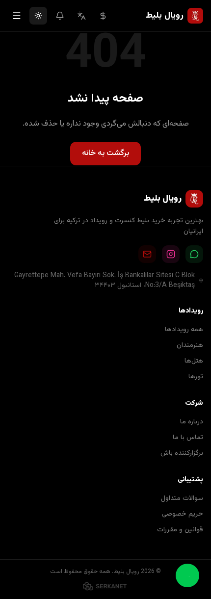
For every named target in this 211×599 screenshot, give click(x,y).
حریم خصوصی (182, 514)
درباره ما (191, 422)
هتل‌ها (194, 361)
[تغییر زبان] (81, 16)
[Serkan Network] (105, 586)
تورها (195, 376)
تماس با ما (188, 437)
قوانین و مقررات (180, 529)
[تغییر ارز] (103, 16)
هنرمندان (190, 345)
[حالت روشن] (38, 16)
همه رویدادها (184, 329)
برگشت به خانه (105, 153)
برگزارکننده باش (181, 453)
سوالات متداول (182, 498)
